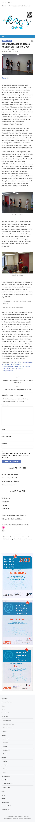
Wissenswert (6, 750)
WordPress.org (5, 809)
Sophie (28, 366)
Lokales (5, 746)
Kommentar (6, 405)
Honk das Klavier (17, 364)
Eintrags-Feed (5, 802)
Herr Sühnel (6, 364)
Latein (4, 772)
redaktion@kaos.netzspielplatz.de (16, 515)
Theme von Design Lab (25, 818)
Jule (5, 49)
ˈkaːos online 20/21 (8, 783)
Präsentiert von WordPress (11, 818)
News (3, 709)
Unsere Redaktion (8, 720)
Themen (4, 735)
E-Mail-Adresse (7, 436)
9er (16, 362)
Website (4, 443)
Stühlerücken (7, 368)
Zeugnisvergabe (8, 370)
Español (5, 765)
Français (5, 768)
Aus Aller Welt (6, 739)
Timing (15, 368)
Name (4, 429)
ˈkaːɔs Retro (5, 780)
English (5, 761)
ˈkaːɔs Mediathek (6, 776)
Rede (16, 366)
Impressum (4, 698)
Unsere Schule (6, 40)
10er (12, 362)
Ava (20, 362)
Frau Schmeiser (27, 362)
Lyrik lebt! (4, 731)
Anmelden (4, 798)
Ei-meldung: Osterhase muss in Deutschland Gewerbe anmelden (17, 5)
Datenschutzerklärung (7, 701)
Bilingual (4, 757)
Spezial (5, 754)
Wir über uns (5, 716)
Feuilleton (5, 742)
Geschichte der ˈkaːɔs (8, 724)
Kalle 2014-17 (6, 787)
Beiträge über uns (7, 727)
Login (3, 791)
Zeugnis (20, 368)
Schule (22, 366)
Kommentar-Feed (6, 806)
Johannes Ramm (8, 366)
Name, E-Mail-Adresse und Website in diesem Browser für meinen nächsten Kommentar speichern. (16, 455)
